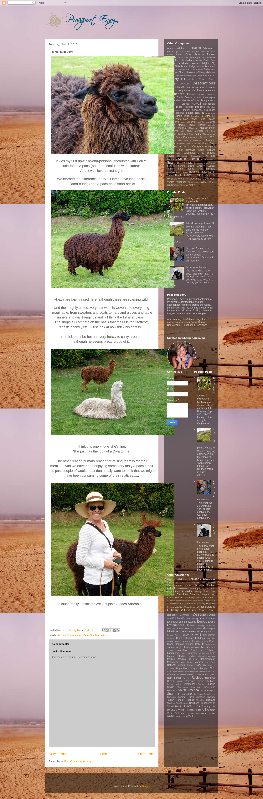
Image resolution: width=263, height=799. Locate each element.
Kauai (186, 116)
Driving (186, 87)
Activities (194, 48)
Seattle (201, 153)
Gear (178, 100)
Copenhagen (190, 76)
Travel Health (174, 175)
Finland (191, 94)
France (188, 97)
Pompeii (193, 140)
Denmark (184, 83)
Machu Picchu (186, 125)
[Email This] (104, 630)
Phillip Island (177, 140)
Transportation (207, 171)
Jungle (178, 115)
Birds (177, 66)
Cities (212, 72)
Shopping (195, 156)
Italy (197, 112)
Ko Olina (205, 115)
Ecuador (210, 87)
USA (205, 178)
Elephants (172, 90)
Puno (205, 143)
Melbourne (172, 131)
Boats (184, 66)
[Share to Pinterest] (118, 630)
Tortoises (184, 172)
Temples (200, 169)
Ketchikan (195, 116)
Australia (187, 60)
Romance (190, 150)
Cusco (202, 79)
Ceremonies (172, 72)
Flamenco (211, 94)
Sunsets (171, 166)
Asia (169, 60)
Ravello (186, 147)
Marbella (211, 125)
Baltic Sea (209, 60)
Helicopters (209, 104)
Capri (188, 69)
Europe (202, 90)
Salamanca (189, 152)
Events (211, 90)
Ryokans (210, 150)
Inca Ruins (209, 110)
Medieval (193, 128)
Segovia (211, 152)
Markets (171, 128)
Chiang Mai (203, 72)
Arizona (211, 57)
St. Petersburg (184, 162)
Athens (176, 60)
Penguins (194, 137)
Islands (189, 112)
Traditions (194, 171)
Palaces (170, 137)
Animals (61, 635)
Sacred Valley (174, 153)
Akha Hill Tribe (207, 51)
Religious (210, 146)
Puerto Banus (194, 143)
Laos (183, 122)
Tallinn (170, 168)
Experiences (75, 635)
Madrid (201, 125)
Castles (199, 69)
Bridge (191, 66)
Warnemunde (194, 182)
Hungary (185, 110)
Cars (194, 69)
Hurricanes (197, 110)
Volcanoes (180, 182)
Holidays (200, 106)
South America (98, 635)
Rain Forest (174, 146)
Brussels (200, 66)
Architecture (183, 57)
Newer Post (58, 754)
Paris (186, 137)
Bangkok (171, 63)
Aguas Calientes (183, 51)
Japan (170, 115)
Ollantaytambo (208, 134)
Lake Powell (190, 119)
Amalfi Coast (184, 54)
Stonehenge (209, 163)
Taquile (190, 168)
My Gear (210, 131)
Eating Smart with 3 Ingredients (197, 200)
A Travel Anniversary (197, 248)
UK (213, 175)
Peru (86, 635)
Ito (203, 113)
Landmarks (173, 121)
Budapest (210, 66)
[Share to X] (111, 630)
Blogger (146, 786)
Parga (179, 137)
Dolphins (177, 87)
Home (102, 754)
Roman (179, 150)
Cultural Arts (189, 79)
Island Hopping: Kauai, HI (200, 223)
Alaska (170, 54)
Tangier (180, 168)
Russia (200, 150)
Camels (170, 69)
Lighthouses (203, 122)
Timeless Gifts (173, 172)
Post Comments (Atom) (77, 761)
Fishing (201, 94)
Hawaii (196, 103)
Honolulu (211, 107)
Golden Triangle (200, 100)
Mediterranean (207, 128)
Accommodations (177, 48)
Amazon (199, 54)
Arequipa (195, 57)
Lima (212, 122)
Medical (182, 128)
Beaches (195, 63)
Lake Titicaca (207, 119)
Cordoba (201, 75)
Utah (212, 178)
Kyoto (178, 119)
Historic (189, 107)
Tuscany (206, 175)
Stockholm (198, 163)
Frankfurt (198, 97)
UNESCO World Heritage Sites (184, 178)
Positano (210, 140)
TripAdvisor (189, 319)
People (203, 137)
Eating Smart (198, 87)
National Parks (175, 133)
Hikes (179, 106)
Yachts (191, 185)
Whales (212, 182)
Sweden (200, 166)
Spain (171, 162)
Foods (180, 97)
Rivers (170, 150)
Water (204, 181)
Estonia (192, 90)
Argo (203, 57)
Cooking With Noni (175, 76)
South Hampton (207, 159)
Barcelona (182, 63)
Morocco (199, 131)
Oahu (198, 133)
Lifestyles (192, 122)
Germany (187, 100)
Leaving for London (196, 267)
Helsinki (170, 107)
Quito (212, 143)
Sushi (191, 166)
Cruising (210, 75)
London (171, 125)
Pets (169, 140)
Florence (171, 97)
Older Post (146, 754)
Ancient (211, 54)
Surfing (182, 166)
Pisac (186, 140)
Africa (170, 51)
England (183, 90)
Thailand (210, 168)
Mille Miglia (186, 131)
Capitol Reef (180, 69)
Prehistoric (181, 143)
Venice (170, 182)
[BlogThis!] (107, 630)
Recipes (197, 146)
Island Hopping (175, 113)
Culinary (173, 79)
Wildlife (171, 185)
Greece (185, 104)
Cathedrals (209, 69)
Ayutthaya (197, 60)
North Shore (188, 134)
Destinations (203, 83)
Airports (195, 51)
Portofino (201, 140)
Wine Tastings (181, 185)
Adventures (209, 48)
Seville (170, 156)
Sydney (211, 166)
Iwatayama (210, 113)
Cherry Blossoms (187, 72)
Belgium (205, 63)
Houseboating (173, 110)
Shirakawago (182, 156)
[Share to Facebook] (114, 630)
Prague (171, 143)
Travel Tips (192, 175)
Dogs (169, 87)
